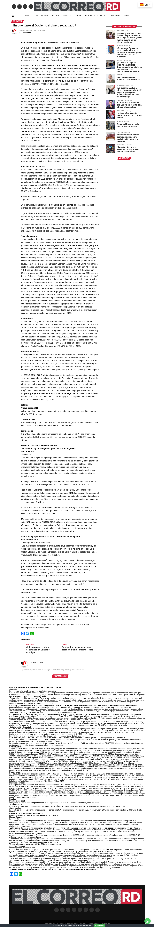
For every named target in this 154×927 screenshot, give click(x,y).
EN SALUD (104, 16)
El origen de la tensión (18, 691)
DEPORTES (66, 16)
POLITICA (55, 16)
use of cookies (87, 925)
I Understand (99, 925)
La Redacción (26, 32)
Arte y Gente (91, 16)
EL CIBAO (44, 16)
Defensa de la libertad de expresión (41, 691)
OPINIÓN (126, 16)
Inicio (27, 16)
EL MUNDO (78, 16)
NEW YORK (115, 16)
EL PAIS (35, 16)
